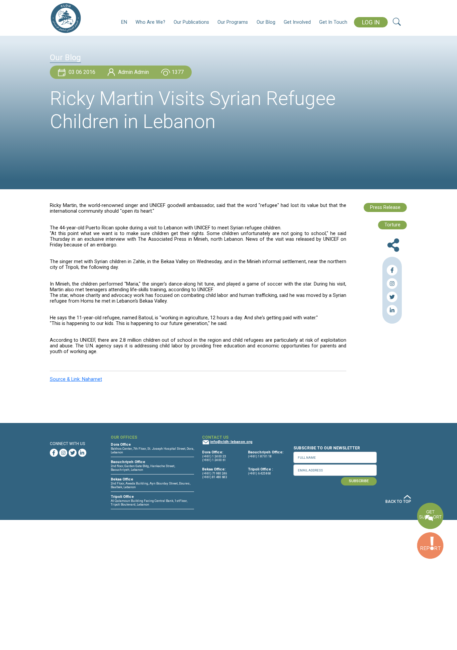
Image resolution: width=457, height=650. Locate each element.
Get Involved (297, 22)
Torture (392, 225)
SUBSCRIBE (359, 481)
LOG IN (371, 22)
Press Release (385, 207)
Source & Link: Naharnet (76, 379)
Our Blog (266, 22)
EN (124, 22)
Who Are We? (150, 22)
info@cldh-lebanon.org (231, 442)
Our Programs (232, 22)
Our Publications (191, 22)
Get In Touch (333, 22)
